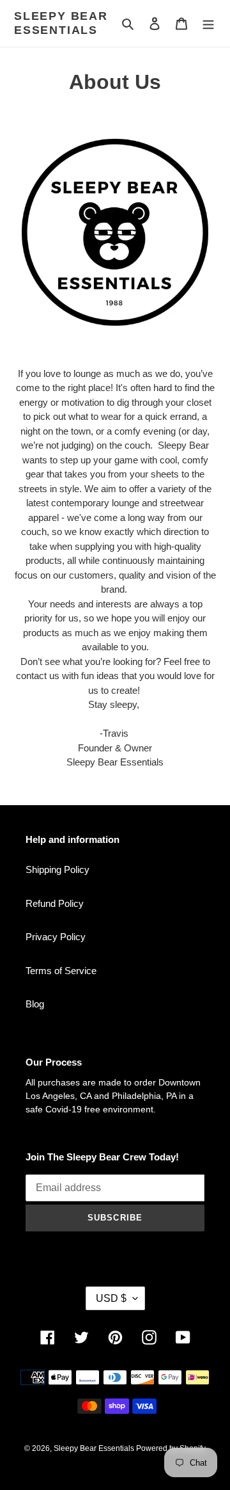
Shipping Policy (57, 869)
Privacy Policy (56, 936)
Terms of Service (61, 970)
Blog (35, 1003)
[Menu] (208, 23)
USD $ (111, 1298)
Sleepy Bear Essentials (61, 23)
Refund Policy (55, 903)
